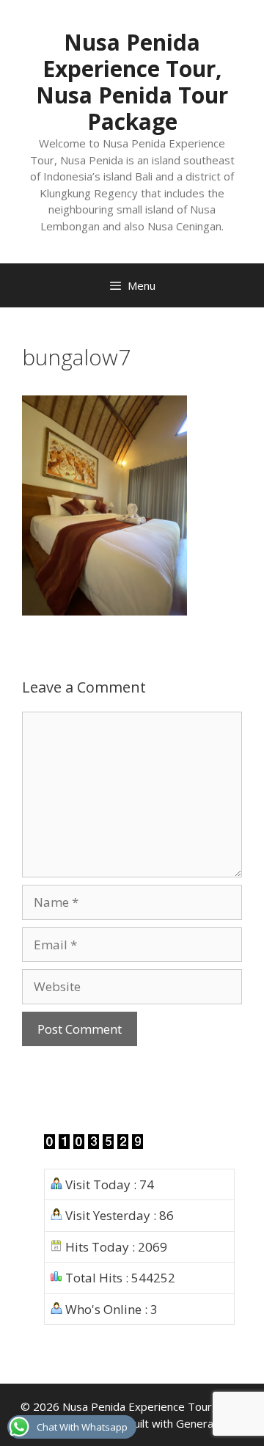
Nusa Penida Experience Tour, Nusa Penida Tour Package (132, 81)
